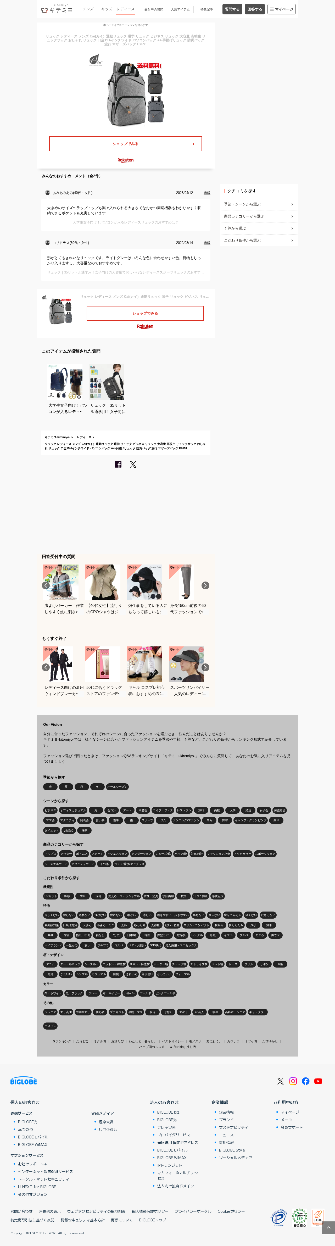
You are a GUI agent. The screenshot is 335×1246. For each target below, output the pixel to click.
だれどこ (82, 1041)
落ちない (198, 915)
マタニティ (67, 820)
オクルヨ (100, 1041)
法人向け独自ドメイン (175, 1185)
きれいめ (131, 974)
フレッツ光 (166, 1127)
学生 (215, 1012)
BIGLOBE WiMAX (32, 1144)
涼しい (147, 915)
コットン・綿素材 (114, 964)
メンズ (87, 9)
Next (205, 585)
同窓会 (143, 810)
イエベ (228, 935)
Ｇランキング (61, 1041)
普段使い (147, 974)
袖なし (100, 935)
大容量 (155, 925)
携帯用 (219, 925)
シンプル (82, 974)
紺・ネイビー (111, 993)
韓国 (147, 935)
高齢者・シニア (235, 1012)
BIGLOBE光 (27, 1121)
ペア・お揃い (137, 945)
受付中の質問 (153, 9)
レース (233, 964)
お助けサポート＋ (32, 1163)
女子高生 (66, 1012)
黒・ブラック (74, 993)
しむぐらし (108, 1129)
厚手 (253, 925)
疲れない (116, 915)
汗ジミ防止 (200, 896)
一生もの (71, 945)
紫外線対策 (51, 925)
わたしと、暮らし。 (143, 1041)
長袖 (66, 935)
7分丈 (116, 935)
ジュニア (50, 1012)
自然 (116, 974)
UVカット (50, 896)
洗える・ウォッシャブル (124, 896)
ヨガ (209, 820)
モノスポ (195, 1041)
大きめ (87, 925)
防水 (83, 896)
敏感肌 (181, 935)
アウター (66, 853)
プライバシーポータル (193, 1211)
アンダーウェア (141, 853)
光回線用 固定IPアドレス (177, 1142)
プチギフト (117, 1012)
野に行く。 (214, 1041)
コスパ (118, 945)
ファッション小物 (218, 853)
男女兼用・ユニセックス (181, 945)
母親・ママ (135, 1012)
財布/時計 (197, 853)
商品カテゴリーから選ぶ (244, 216)
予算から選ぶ (235, 228)
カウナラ (233, 1041)
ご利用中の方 (285, 1102)
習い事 (100, 820)
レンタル (197, 935)
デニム (50, 964)
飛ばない (100, 915)
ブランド (226, 1119)
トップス (50, 853)
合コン (111, 810)
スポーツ (147, 820)
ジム (163, 820)
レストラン (184, 810)
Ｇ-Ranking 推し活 (182, 1047)
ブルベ (244, 935)
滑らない (69, 915)
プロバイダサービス (173, 1134)
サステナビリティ (233, 1127)
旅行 (201, 810)
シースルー (91, 964)
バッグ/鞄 (181, 853)
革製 (280, 964)
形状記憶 (218, 896)
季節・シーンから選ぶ (242, 204)
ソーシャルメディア (235, 1157)
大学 (233, 810)
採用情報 (226, 1142)
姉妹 (168, 1012)
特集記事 (206, 9)
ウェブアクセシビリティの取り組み (96, 1211)
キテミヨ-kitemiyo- (57, 437)
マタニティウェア (82, 863)
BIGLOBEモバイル (33, 1136)
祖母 (152, 1012)
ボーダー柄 (161, 964)
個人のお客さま (25, 1102)
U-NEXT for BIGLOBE (37, 1186)
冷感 (67, 896)
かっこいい (164, 974)
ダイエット (51, 830)
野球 (225, 820)
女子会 (264, 810)
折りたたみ (236, 925)
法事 (84, 830)
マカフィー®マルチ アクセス (177, 1175)
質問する (232, 9)
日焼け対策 (70, 925)
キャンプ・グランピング (250, 820)
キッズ (106, 9)
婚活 (248, 810)
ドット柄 (217, 964)
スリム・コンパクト (196, 925)
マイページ (284, 9)
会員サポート (292, 1127)
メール (286, 1119)
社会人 (199, 1012)
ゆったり (140, 925)
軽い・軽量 (172, 925)
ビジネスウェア (117, 853)
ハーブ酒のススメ (151, 1047)
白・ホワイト (53, 993)
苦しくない (51, 915)
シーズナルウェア (56, 863)
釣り (276, 820)
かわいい (66, 974)
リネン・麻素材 (140, 964)
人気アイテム (180, 9)
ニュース (226, 1134)
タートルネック (70, 964)
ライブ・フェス (163, 810)
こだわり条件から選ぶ (242, 240)
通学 (116, 820)
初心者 (100, 1012)
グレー (92, 993)
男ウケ (275, 935)
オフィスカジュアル (73, 810)
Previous (46, 585)
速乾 (98, 896)
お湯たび (117, 1041)
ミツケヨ (251, 1041)
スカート (97, 853)
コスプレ (50, 1025)
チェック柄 (179, 964)
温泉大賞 (106, 1121)
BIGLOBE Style (232, 1150)
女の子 (184, 1012)
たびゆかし (270, 1041)
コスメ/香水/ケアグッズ (129, 863)
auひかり (25, 1129)
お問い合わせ (21, 1211)
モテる (259, 935)
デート (127, 810)
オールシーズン (117, 786)
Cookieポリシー (231, 1211)
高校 (217, 810)
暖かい (131, 915)
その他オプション (32, 1194)
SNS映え (155, 945)
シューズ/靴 (163, 853)
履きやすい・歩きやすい (173, 915)
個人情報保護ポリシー (150, 1211)
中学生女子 (83, 1012)
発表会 (84, 820)
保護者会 (280, 810)
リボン (264, 964)
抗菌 (184, 896)
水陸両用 (168, 896)
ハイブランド (53, 945)
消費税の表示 (50, 1211)
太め (124, 925)
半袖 (50, 935)
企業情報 (219, 1102)
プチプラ (103, 945)
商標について (122, 1219)
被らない (214, 915)
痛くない (251, 915)
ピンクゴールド (165, 993)
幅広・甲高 (83, 935)
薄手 (269, 925)
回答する (255, 9)
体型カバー (164, 935)
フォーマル (182, 974)
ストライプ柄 (199, 964)
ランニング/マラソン (186, 820)
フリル (248, 964)
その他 (104, 863)
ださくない (268, 915)
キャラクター (257, 1012)
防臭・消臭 (151, 896)
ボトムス (82, 853)
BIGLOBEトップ (152, 1219)
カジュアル (99, 974)
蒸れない (84, 915)
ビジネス (50, 810)
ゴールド (145, 993)
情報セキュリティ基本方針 (83, 1219)
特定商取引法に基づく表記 (32, 1219)
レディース (125, 9)
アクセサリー (242, 853)
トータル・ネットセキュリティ (43, 1179)
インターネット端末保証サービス (45, 1171)
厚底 (213, 935)
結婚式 (68, 830)
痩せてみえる (232, 915)
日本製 (131, 935)
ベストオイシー (173, 1041)
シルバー (130, 993)
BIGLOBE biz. (168, 1112)
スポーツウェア (265, 853)
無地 (50, 974)
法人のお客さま (164, 1102)
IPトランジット (169, 1165)
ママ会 (50, 820)
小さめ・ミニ (105, 925)
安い (87, 945)
